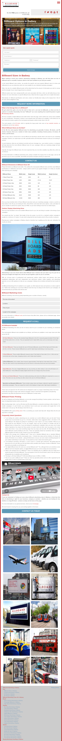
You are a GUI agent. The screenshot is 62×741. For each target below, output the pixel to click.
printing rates (19, 410)
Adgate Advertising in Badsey (11, 723)
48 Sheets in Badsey (9, 694)
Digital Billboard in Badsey (10, 713)
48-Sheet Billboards (8, 338)
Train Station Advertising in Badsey (13, 716)
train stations (15, 125)
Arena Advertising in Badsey (11, 720)
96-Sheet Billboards (8, 347)
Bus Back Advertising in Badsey (12, 734)
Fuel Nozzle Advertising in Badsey (12, 737)
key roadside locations (52, 123)
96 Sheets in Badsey (9, 695)
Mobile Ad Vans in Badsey (10, 731)
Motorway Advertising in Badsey (12, 715)
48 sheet (17, 123)
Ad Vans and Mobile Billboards (10, 376)
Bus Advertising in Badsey (10, 728)
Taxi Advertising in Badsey (10, 726)
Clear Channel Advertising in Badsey (13, 700)
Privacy (53, 687)
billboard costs (18, 315)
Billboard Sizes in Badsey (10, 690)
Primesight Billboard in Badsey (12, 702)
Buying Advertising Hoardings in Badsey (13, 739)
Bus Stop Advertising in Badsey (12, 707)
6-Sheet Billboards (7, 354)
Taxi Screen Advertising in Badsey (12, 732)
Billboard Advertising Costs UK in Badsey (13, 697)
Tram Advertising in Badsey (11, 721)
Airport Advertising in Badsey (11, 718)
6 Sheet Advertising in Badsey (11, 692)
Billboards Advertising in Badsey (11, 687)
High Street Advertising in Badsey (12, 703)
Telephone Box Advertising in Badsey (13, 711)
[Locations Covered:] (2, 2)
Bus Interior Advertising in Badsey (12, 736)
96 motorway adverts (7, 113)
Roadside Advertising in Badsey (12, 710)
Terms (57, 687)
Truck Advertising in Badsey (11, 729)
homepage (36, 503)
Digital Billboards (7, 368)
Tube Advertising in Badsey (11, 708)
